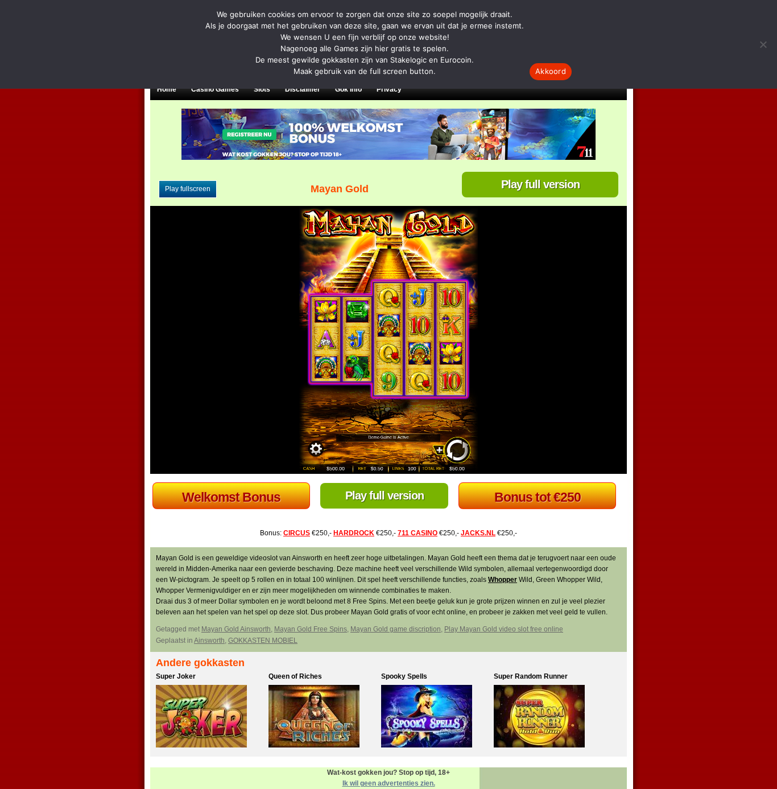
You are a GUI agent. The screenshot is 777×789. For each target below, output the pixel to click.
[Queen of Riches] (321, 718)
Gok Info (348, 89)
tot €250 (231, 497)
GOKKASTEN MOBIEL (262, 641)
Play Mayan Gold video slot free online (503, 629)
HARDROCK (353, 533)
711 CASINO (417, 533)
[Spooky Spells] (434, 718)
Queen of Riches (295, 676)
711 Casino (537, 497)
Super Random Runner (531, 676)
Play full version (540, 184)
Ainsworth (209, 641)
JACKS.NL (478, 533)
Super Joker (176, 676)
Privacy (389, 89)
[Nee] (762, 44)
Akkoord (550, 71)
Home (166, 89)
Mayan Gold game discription (395, 629)
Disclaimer (302, 89)
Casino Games (215, 89)
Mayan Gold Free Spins (310, 629)
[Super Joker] (209, 718)
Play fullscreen (187, 189)
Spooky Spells (404, 676)
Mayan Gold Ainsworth (236, 629)
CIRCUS (296, 533)
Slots (262, 89)
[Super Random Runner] (547, 718)
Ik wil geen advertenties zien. (388, 783)
